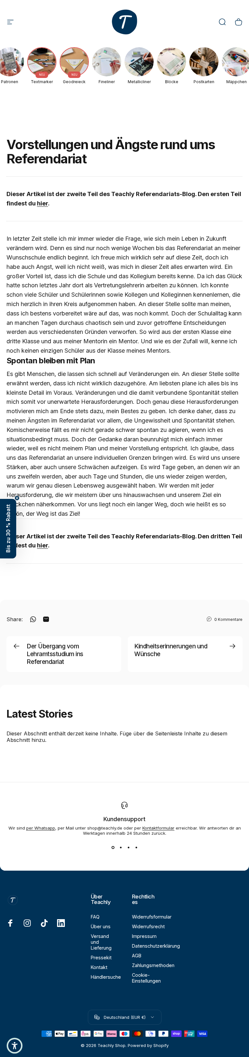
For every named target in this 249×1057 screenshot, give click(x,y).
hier (42, 203)
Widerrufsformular (152, 916)
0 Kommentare (228, 619)
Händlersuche (106, 977)
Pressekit (101, 957)
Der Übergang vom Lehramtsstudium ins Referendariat (55, 654)
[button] (8, 528)
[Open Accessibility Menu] (14, 1046)
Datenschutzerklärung (156, 946)
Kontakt (99, 967)
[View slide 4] (136, 847)
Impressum (144, 936)
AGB (136, 955)
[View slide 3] (128, 847)
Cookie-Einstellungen (146, 978)
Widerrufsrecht (148, 926)
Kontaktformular (158, 828)
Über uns (101, 926)
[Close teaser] (17, 498)
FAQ (95, 916)
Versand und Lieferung (101, 942)
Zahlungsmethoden (153, 965)
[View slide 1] (113, 847)
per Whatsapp (40, 828)
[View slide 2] (120, 847)
